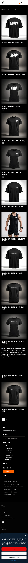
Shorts (8, 453)
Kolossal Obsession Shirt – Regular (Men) (12, 410)
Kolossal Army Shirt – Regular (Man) (13, 74)
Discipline (6, 479)
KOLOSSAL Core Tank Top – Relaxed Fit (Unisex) (13, 240)
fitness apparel (7, 481)
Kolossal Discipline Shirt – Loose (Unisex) (11, 274)
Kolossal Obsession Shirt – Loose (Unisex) (12, 376)
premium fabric (7, 492)
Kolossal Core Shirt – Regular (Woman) (11, 173)
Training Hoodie (7, 494)
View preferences (14, 557)
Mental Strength (7, 489)
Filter (7, 471)
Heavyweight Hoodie (15, 484)
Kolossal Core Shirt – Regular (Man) (13, 141)
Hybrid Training (7, 486)
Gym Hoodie (15, 481)
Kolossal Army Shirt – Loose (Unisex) (13, 42)
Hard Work (6, 484)
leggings (21, 486)
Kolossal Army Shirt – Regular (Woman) (11, 107)
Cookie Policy (13, 560)
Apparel (7, 445)
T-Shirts (8, 455)
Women (14, 494)
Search (4, 438)
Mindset (15, 489)
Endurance (13, 479)
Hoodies (8, 448)
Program (7, 459)
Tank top (8, 457)
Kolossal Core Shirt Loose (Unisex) (12, 207)
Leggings (8, 450)
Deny (14, 553)
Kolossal (15, 486)
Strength (15, 492)
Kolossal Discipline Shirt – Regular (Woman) (12, 342)
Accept (14, 549)
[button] (26, 535)
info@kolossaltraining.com (8, 518)
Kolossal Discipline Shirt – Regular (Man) (12, 308)
